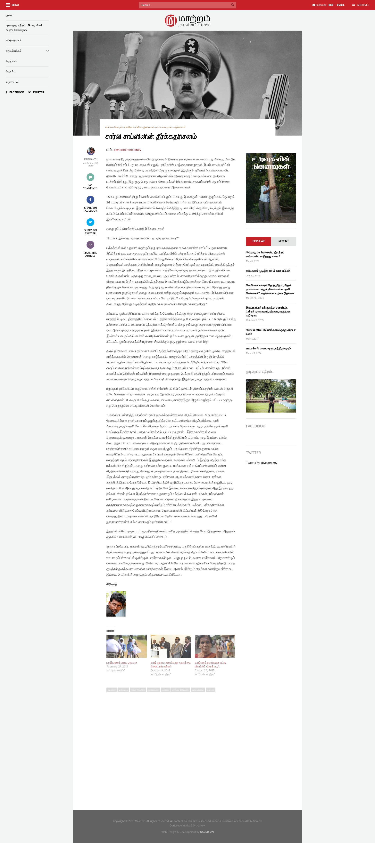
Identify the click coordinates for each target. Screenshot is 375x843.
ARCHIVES (362, 5)
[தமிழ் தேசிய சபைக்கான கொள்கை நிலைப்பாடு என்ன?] (171, 646)
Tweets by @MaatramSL (262, 463)
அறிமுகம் (11, 61)
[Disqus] (173, 747)
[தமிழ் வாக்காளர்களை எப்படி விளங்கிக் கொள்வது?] (215, 646)
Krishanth (90, 159)
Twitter (38, 92)
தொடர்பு (10, 71)
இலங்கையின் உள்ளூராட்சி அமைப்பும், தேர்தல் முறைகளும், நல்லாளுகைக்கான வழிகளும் (268, 311)
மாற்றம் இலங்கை (180, 690)
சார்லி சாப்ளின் (138, 690)
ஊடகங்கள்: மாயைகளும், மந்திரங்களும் (268, 348)
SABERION (207, 832)
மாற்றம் (165, 690)
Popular (259, 241)
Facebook (16, 92)
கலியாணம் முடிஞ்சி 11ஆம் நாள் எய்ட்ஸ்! (268, 270)
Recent (284, 241)
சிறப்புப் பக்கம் (13, 50)
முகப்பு (9, 15)
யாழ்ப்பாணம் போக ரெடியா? (121, 662)
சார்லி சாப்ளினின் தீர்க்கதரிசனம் (151, 136)
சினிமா (138, 127)
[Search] (232, 5)
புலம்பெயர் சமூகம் (163, 127)
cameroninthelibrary (127, 150)
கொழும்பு (118, 127)
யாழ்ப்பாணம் (179, 127)
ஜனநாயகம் (148, 127)
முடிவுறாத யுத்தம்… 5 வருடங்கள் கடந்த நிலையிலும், (24, 27)
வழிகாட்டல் (12, 82)
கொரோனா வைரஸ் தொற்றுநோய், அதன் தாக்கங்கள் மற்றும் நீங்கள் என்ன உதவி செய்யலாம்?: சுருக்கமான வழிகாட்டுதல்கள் (270, 289)
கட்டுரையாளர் (13, 40)
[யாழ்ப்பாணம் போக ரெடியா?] (126, 646)
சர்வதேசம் (129, 127)
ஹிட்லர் (210, 690)
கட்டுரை (109, 127)
